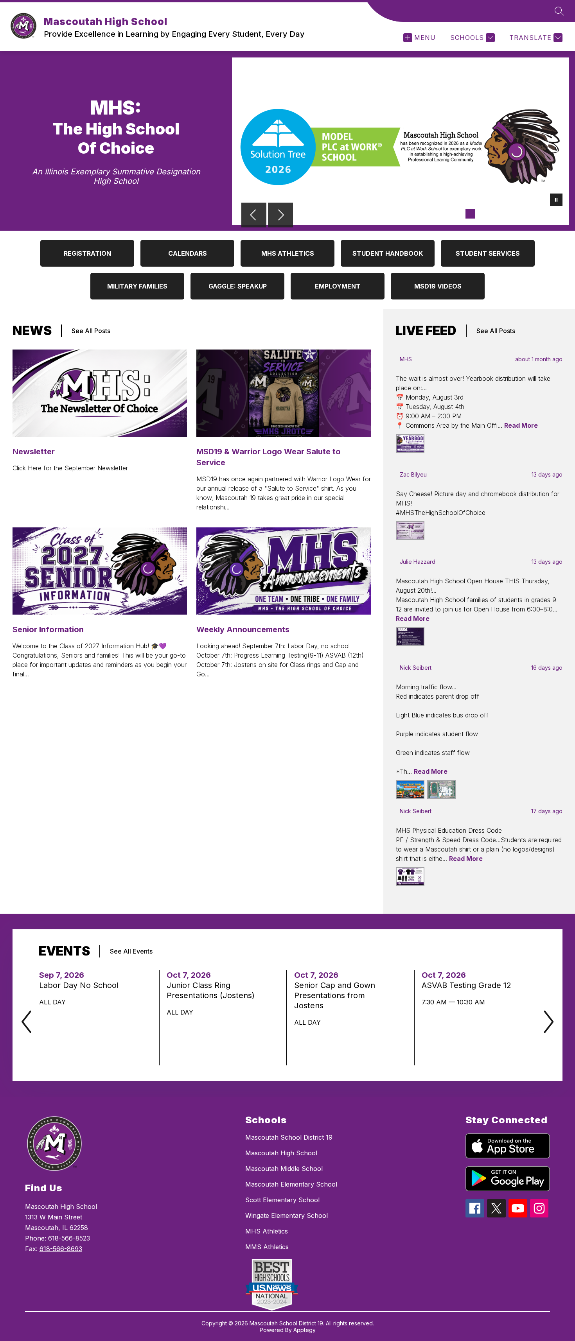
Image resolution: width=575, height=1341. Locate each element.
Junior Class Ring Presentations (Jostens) (213, 990)
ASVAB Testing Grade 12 (468, 985)
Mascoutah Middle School (284, 1168)
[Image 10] (557, 214)
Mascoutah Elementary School (291, 1184)
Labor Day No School (81, 985)
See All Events (131, 951)
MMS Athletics (267, 1247)
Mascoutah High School (281, 1153)
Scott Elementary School (282, 1200)
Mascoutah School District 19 (288, 1137)
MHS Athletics (266, 1231)
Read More (521, 425)
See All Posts (91, 331)
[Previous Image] (253, 216)
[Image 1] (445, 214)
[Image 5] (495, 214)
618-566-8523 (69, 1238)
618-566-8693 (61, 1249)
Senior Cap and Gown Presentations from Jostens (334, 996)
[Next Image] (280, 216)
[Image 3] (470, 214)
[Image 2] (457, 214)
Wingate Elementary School (286, 1215)
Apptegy (304, 1330)
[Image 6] (507, 214)
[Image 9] (545, 214)
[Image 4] (482, 214)
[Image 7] (520, 214)
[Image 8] (532, 214)
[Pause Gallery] (556, 201)
